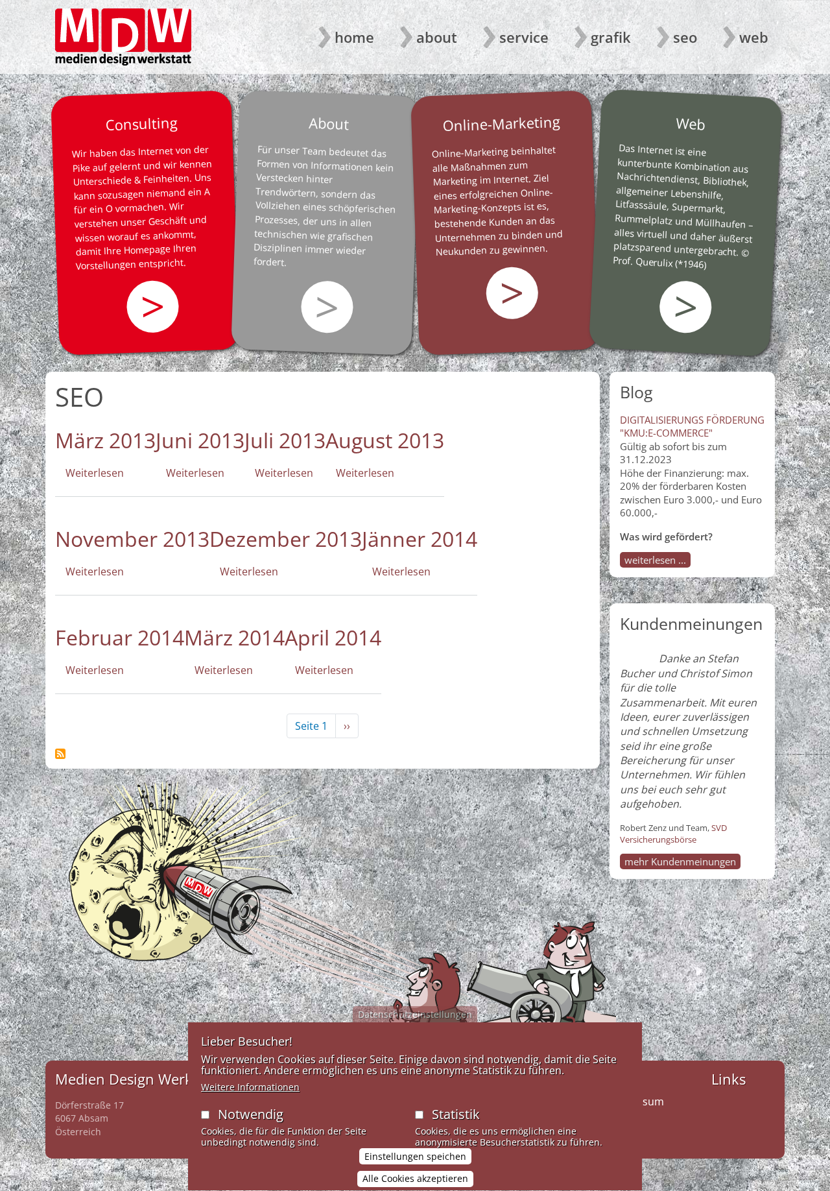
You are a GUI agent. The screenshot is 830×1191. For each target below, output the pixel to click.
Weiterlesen (94, 473)
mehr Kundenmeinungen (680, 861)
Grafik (611, 37)
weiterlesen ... (655, 559)
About (436, 37)
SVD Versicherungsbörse (673, 833)
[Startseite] (123, 37)
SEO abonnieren (60, 754)
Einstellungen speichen (415, 1156)
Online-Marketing (501, 123)
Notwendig (250, 1114)
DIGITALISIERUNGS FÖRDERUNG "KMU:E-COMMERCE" (692, 426)
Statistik (456, 1114)
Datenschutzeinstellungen (415, 1014)
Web (753, 37)
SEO (685, 37)
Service (524, 37)
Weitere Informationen (250, 1087)
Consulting (141, 123)
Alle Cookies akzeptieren (415, 1179)
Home (354, 37)
